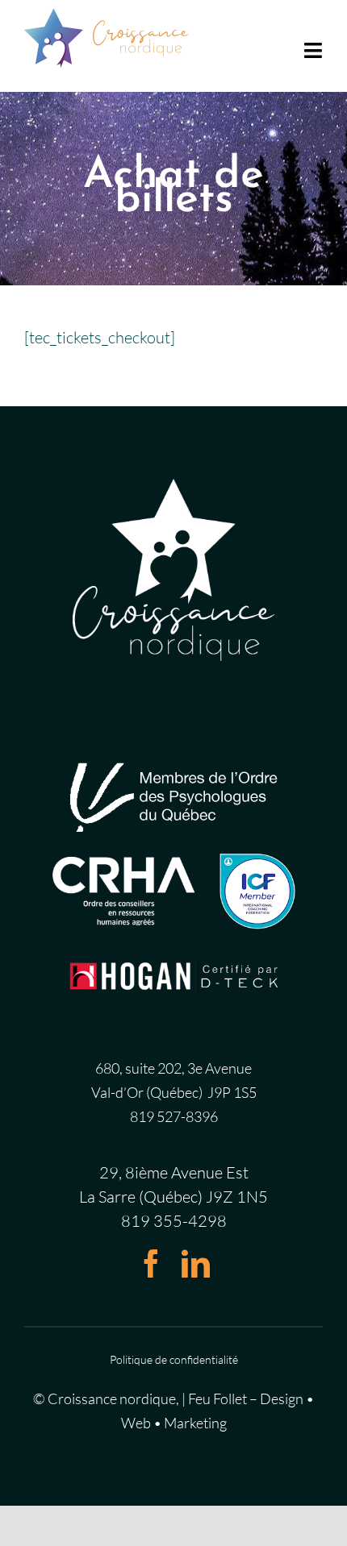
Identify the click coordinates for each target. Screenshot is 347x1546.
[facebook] (151, 1263)
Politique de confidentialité (174, 1359)
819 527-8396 (174, 1116)
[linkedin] (196, 1263)
